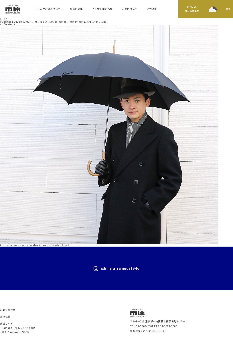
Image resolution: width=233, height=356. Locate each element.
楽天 (4, 332)
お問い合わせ (8, 310)
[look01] (109, 135)
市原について (130, 9)
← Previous (7, 24)
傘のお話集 (76, 9)
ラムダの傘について (49, 9)
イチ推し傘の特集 (102, 9)
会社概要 (5, 317)
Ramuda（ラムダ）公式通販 (19, 328)
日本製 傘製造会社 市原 (12, 9)
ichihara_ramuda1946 (120, 268)
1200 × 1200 (46, 22)
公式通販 (152, 9)
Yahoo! (14, 332)
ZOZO (25, 332)
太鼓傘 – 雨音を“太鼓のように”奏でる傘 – (83, 22)
